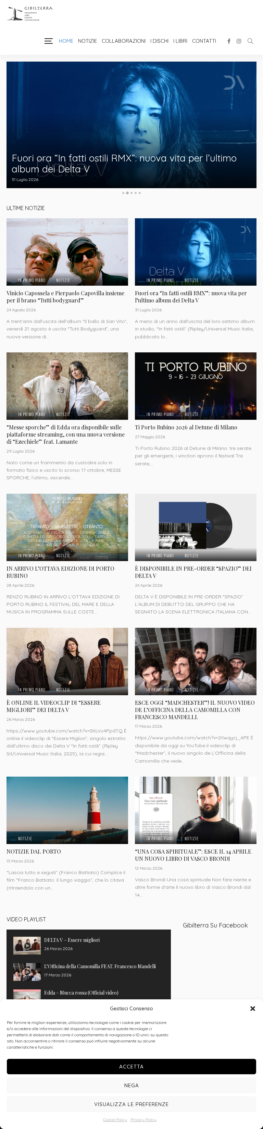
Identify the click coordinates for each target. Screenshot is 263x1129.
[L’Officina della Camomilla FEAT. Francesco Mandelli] (27, 972)
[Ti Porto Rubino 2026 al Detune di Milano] (195, 386)
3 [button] (131, 193)
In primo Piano (32, 280)
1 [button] (123, 193)
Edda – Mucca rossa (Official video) (81, 992)
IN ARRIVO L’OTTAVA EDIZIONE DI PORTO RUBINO (60, 572)
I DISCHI (159, 41)
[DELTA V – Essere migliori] (27, 946)
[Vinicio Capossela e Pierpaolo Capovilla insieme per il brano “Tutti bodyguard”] (67, 252)
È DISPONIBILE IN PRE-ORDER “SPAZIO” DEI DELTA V (193, 572)
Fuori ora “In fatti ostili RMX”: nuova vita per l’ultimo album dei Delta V (124, 163)
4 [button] (136, 193)
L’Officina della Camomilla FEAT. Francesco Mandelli (100, 966)
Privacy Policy (143, 1119)
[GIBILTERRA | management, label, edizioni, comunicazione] (32, 14)
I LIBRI (180, 41)
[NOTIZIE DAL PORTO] (67, 810)
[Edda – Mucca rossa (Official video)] (27, 998)
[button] (252, 1008)
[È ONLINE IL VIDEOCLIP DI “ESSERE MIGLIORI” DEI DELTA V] (67, 661)
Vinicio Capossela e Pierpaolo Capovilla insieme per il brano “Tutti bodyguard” (65, 296)
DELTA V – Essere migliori (72, 940)
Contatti (204, 41)
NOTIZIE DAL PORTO (34, 851)
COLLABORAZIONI (124, 41)
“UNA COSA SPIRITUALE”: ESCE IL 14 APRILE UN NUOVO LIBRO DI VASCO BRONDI (193, 855)
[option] (131, 125)
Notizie (87, 41)
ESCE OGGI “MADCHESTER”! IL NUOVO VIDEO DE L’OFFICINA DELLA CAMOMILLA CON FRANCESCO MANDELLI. (195, 710)
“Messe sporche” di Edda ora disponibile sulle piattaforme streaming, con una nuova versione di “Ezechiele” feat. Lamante (66, 434)
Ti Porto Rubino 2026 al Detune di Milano (186, 427)
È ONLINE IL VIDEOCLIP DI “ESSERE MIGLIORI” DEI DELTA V (54, 706)
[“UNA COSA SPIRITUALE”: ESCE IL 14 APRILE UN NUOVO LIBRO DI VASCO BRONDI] (195, 810)
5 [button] (140, 193)
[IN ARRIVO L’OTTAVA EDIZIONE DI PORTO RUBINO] (67, 527)
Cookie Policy (115, 1119)
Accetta (131, 1066)
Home (66, 41)
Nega (131, 1085)
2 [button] (127, 193)
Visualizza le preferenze (131, 1104)
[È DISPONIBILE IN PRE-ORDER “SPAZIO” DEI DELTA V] (195, 527)
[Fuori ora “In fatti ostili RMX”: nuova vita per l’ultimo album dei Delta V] (131, 125)
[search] (250, 41)
